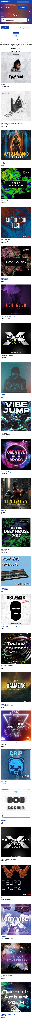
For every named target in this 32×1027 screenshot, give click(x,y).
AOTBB (3, 163)
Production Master (5, 124)
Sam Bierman (4, 589)
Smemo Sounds (5, 86)
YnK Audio (3, 783)
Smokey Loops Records (7, 241)
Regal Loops (4, 822)
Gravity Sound (4, 977)
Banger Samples (5, 434)
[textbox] (24, 27)
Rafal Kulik (4, 357)
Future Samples (5, 396)
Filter (6, 27)
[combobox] (24, 27)
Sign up (22, 7)
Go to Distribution (23, 2)
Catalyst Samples (5, 202)
